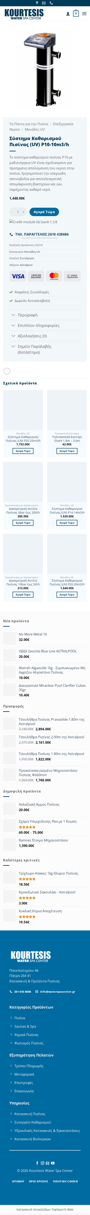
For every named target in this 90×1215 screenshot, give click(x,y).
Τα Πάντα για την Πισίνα (28, 124)
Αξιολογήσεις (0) (32, 335)
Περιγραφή (27, 314)
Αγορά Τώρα (44, 212)
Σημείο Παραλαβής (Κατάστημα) (34, 349)
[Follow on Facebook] (37, 1163)
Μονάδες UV (35, 129)
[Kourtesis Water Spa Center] (37, 3)
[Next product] (7, 371)
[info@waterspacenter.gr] (44, 3)
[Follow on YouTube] (52, 1163)
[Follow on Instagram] (42, 1163)
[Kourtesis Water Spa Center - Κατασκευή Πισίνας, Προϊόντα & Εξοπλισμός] (24, 13)
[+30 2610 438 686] (52, 3)
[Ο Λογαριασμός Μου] (68, 13)
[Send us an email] (47, 1163)
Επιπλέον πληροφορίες (38, 325)
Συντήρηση (27, 258)
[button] (76, 13)
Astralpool (26, 265)
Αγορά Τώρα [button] (23, 450)
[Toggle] (13, 315)
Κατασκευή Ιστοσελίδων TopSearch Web (45, 1209)
